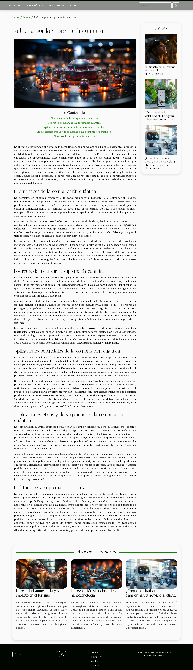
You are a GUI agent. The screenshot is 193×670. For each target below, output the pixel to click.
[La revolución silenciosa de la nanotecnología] (96, 573)
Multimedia (57, 5)
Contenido (76, 112)
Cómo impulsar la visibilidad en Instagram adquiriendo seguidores (159, 116)
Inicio (15, 17)
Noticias (14, 5)
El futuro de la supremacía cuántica (74, 136)
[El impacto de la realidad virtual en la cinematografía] (161, 48)
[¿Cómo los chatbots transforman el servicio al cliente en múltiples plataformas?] (161, 139)
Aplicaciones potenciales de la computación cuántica (74, 127)
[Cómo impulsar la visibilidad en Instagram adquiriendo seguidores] (161, 93)
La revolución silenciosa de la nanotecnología (94, 593)
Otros (74, 5)
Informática (34, 5)
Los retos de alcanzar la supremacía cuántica (74, 122)
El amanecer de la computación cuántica (74, 118)
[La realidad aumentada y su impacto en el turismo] (41, 573)
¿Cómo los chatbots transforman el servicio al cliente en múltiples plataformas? (160, 163)
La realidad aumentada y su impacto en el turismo (38, 593)
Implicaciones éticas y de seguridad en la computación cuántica (74, 131)
